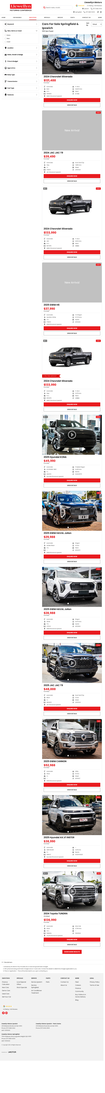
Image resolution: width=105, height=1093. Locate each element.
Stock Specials (22, 987)
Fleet (77, 982)
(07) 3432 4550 (45, 1028)
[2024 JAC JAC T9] (72, 130)
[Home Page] (21, 7)
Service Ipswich (36, 982)
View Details (72, 105)
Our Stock (33, 17)
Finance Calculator (5, 983)
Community (79, 991)
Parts (72, 17)
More (100, 17)
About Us (64, 985)
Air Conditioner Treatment (36, 991)
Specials (47, 17)
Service (60, 17)
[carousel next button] (100, 54)
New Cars (5, 987)
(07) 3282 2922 (10, 1028)
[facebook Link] (98, 12)
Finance (78, 988)
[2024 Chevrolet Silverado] (72, 206)
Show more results (72, 952)
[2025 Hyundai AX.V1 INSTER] (72, 815)
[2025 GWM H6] (72, 283)
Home (3, 17)
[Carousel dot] (68, 71)
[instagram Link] (101, 12)
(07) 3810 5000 (10, 1038)
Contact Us (86, 17)
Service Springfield (35, 986)
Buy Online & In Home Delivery (80, 996)
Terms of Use (94, 985)
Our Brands (17, 17)
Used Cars (5, 994)
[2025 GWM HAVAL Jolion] (72, 511)
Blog (76, 1000)
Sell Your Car (6, 997)
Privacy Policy (94, 982)
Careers (78, 985)
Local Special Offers (21, 983)
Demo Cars (6, 990)
